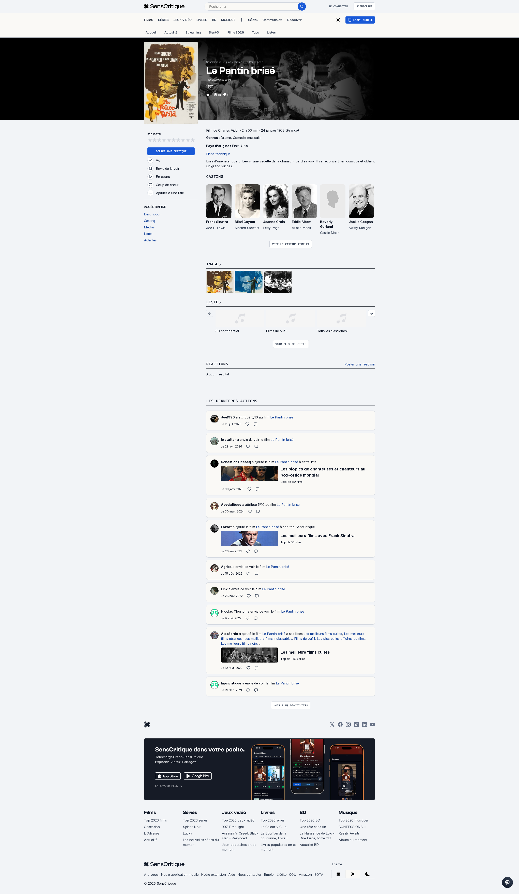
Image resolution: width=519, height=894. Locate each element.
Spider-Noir (192, 827)
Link (224, 589)
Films (228, 62)
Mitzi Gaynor (245, 222)
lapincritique (231, 683)
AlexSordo (229, 634)
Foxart (226, 527)
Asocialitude (231, 505)
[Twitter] (332, 726)
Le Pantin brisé (254, 62)
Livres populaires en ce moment (279, 847)
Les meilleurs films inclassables (268, 639)
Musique (348, 812)
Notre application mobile (180, 874)
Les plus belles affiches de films (341, 639)
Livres (268, 812)
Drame (238, 62)
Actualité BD (309, 845)
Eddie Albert (302, 222)
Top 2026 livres (273, 820)
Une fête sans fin (313, 827)
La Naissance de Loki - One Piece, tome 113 (317, 835)
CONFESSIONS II (352, 827)
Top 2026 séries (195, 820)
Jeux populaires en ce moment (239, 847)
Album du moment (353, 840)
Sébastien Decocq (236, 462)
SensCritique (214, 62)
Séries (190, 812)
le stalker (228, 440)
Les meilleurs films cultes (323, 634)
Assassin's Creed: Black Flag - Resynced (240, 835)
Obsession (152, 827)
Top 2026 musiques (354, 820)
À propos (151, 874)
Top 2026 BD (310, 820)
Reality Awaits (349, 833)
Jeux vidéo (234, 812)
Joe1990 (228, 417)
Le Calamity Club (273, 827)
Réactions (217, 363)
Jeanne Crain (274, 222)
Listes (213, 301)
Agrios (226, 567)
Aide (231, 874)
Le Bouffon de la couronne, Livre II (274, 835)
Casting (214, 176)
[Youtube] (372, 726)
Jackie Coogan (361, 222)
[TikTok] (356, 726)
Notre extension (213, 874)
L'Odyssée (152, 833)
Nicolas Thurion (234, 611)
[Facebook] (340, 726)
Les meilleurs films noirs (239, 643)
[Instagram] (348, 726)
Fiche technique (218, 154)
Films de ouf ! (304, 639)
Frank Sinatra (217, 222)
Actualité (150, 840)
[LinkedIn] (364, 726)
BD (303, 812)
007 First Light (233, 827)
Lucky (187, 833)
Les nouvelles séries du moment (201, 842)
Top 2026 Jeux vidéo (238, 820)
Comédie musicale (247, 138)
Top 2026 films (155, 820)
